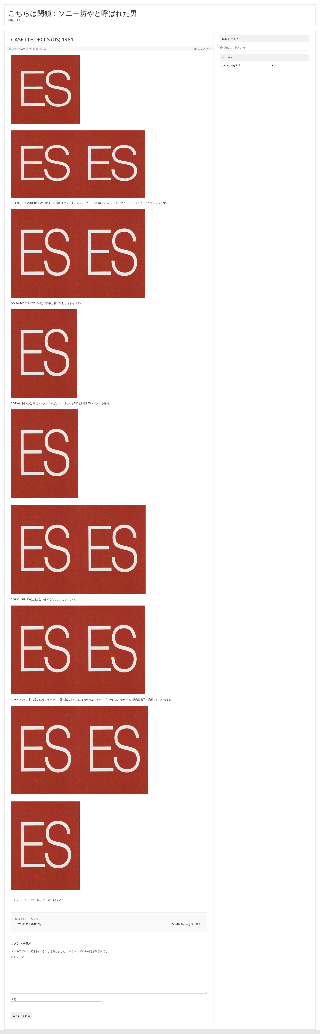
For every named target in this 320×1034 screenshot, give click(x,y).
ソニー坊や (24, 48)
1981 (48, 900)
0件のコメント (202, 48)
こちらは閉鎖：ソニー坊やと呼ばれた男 (72, 13)
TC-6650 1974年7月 (28, 924)
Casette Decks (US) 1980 (187, 924)
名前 (13, 999)
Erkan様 (57, 900)
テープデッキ (31, 900)
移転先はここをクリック (233, 47)
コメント (17, 956)
